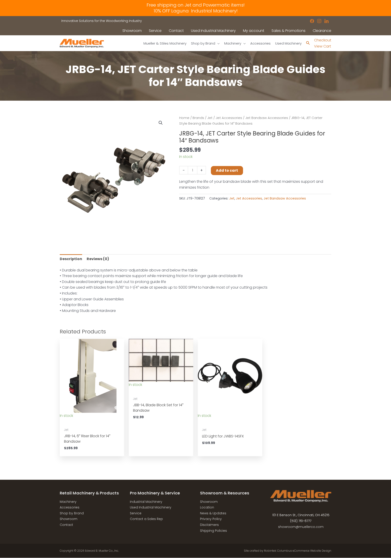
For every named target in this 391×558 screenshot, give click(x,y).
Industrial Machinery (146, 501)
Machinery (68, 501)
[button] (161, 123)
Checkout (322, 40)
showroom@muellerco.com (301, 527)
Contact (66, 524)
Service (135, 513)
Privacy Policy (211, 519)
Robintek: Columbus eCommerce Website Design (297, 551)
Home (184, 118)
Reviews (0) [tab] (98, 258)
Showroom (68, 519)
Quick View (92, 420)
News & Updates (213, 513)
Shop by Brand (72, 513)
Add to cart (227, 170)
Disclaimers (209, 524)
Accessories (69, 507)
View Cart (322, 46)
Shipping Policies (213, 530)
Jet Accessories (229, 118)
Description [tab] (71, 258)
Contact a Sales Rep (146, 519)
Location (207, 507)
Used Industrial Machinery (150, 507)
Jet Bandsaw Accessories (266, 118)
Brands (198, 118)
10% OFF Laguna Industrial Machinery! (196, 11)
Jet (209, 118)
